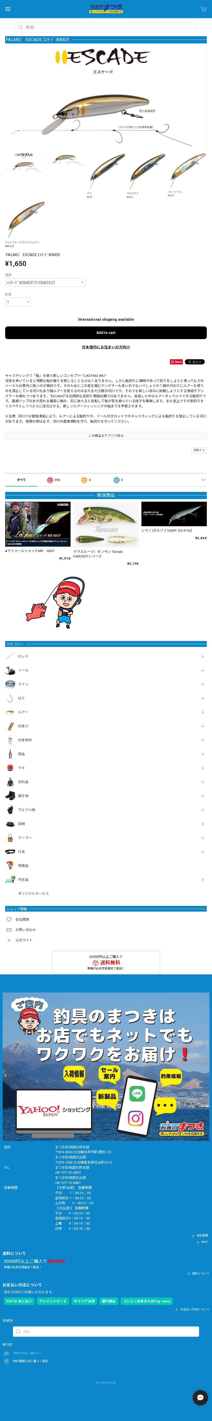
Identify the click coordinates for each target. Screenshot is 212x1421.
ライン (23, 684)
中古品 (23, 880)
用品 (21, 754)
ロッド (23, 656)
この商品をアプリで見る (105, 436)
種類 (8, 275)
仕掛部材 (25, 740)
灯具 (21, 852)
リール (23, 670)
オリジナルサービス (33, 894)
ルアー (23, 712)
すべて (21, 480)
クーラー (25, 838)
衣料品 (23, 782)
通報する (199, 450)
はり (21, 698)
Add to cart (106, 333)
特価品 (23, 866)
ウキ (21, 768)
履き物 (23, 796)
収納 (21, 824)
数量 (8, 294)
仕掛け (23, 726)
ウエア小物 (26, 810)
